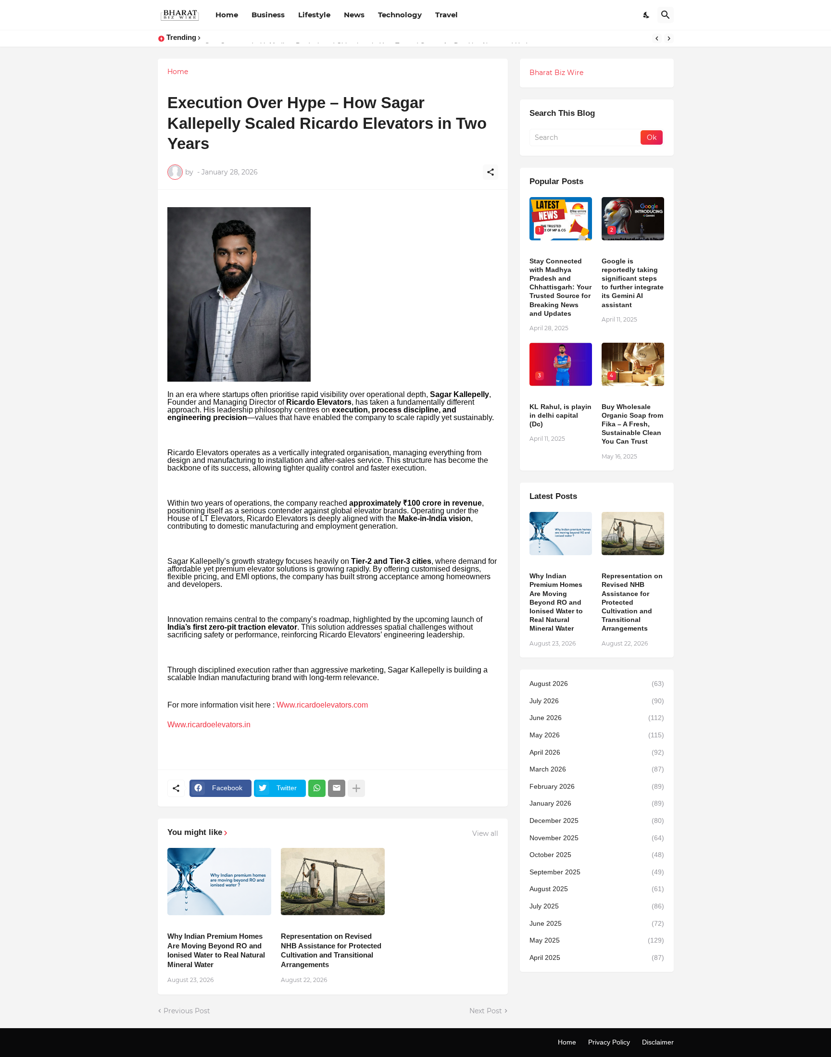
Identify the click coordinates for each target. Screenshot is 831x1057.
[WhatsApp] (317, 788)
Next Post (485, 1011)
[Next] (669, 38)
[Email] (336, 788)
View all (485, 833)
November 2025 (596, 838)
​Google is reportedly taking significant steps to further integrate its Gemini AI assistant (633, 283)
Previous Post (187, 1011)
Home (226, 14)
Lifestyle (314, 14)
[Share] (490, 172)
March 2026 (596, 769)
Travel (446, 14)
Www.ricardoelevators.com (322, 705)
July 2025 (596, 906)
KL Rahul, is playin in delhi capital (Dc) (560, 415)
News (354, 14)
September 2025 (596, 872)
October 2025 (596, 854)
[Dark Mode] (647, 15)
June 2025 (596, 923)
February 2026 (596, 786)
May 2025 (596, 940)
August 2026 (596, 683)
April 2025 (596, 957)
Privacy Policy (609, 1042)
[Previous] (657, 38)
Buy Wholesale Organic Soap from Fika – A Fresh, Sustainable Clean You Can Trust (632, 424)
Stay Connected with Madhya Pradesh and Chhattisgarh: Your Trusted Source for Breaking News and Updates (560, 287)
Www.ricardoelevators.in (209, 725)
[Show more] (356, 788)
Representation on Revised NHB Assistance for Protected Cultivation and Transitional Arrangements (331, 950)
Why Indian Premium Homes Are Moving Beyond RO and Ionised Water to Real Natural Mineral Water (216, 950)
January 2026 (596, 803)
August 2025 (596, 889)
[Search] (665, 15)
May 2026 (596, 735)
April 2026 (596, 752)
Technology (400, 14)
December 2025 (596, 820)
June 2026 (596, 717)
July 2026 (596, 701)
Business (268, 14)
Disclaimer (658, 1042)
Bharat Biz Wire (556, 72)
